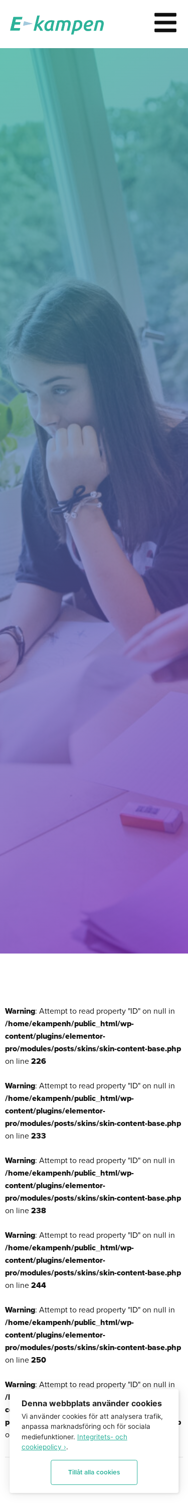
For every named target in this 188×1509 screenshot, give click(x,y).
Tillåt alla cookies (94, 1472)
